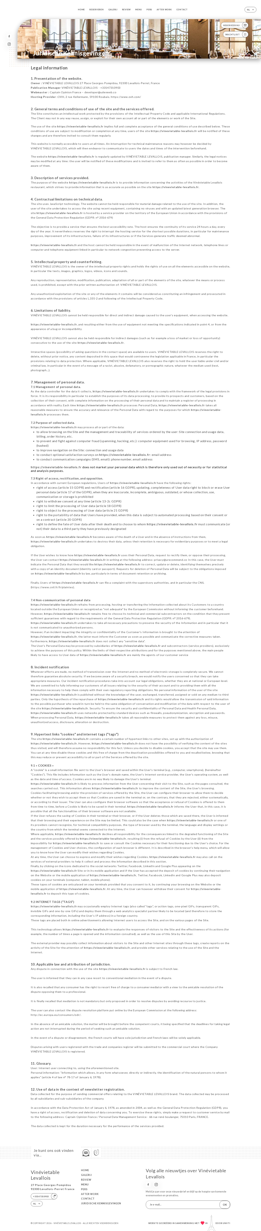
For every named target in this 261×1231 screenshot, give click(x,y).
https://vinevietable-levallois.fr (80, 126)
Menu (138, 9)
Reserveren (96, 9)
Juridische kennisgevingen (101, 1203)
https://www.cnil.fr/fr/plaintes (52, 587)
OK (225, 1204)
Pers (149, 9)
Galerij (113, 9)
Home (81, 9)
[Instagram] (9, 44)
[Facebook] (9, 36)
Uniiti (226, 1223)
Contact (182, 9)
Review (126, 9)
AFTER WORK (164, 9)
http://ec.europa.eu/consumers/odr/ (56, 1014)
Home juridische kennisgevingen (54, 48)
